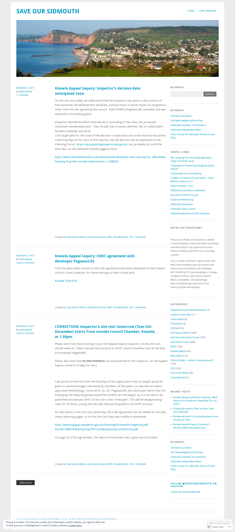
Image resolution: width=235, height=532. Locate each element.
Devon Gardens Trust (182, 185)
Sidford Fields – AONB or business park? (192, 360)
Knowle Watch (121, 237)
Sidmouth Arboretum (182, 204)
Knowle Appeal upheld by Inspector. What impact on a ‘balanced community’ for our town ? (195, 400)
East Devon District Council (184, 195)
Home (191, 10)
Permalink (141, 237)
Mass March (177, 355)
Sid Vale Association (181, 116)
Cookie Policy (75, 525)
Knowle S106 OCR (66, 280)
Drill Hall (175, 328)
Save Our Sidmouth (47, 11)
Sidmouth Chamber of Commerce (188, 125)
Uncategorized (178, 377)
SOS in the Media (179, 372)
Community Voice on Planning (186, 173)
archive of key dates (181, 314)
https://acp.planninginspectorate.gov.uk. (102, 144)
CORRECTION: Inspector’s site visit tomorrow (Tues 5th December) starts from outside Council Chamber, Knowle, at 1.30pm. (105, 332)
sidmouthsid (25, 91)
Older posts (25, 482)
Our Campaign (207, 10)
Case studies (177, 319)
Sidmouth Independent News (186, 129)
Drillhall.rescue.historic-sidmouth (188, 190)
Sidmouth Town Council (183, 208)
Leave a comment (25, 262)
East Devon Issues (97, 237)
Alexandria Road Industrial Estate (188, 310)
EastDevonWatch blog (182, 199)
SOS (131, 237)
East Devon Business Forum (185, 337)
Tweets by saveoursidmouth (185, 491)
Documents (176, 323)
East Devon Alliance (77, 237)
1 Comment (22, 95)
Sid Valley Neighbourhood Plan (187, 120)
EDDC (110, 237)
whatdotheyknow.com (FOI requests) (190, 213)
